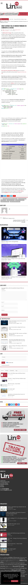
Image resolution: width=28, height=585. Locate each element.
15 (15, 520)
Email (2, 306)
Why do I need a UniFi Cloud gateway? (9, 241)
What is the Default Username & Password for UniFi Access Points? (15, 513)
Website (2, 310)
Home (2, 21)
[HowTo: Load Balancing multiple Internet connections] (3, 508)
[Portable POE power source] (3, 525)
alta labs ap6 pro (14, 558)
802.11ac (2, 557)
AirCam (6, 557)
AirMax (12, 557)
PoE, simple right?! (11, 548)
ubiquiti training (22, 571)
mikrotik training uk (15, 564)
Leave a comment (6, 30)
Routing (3, 568)
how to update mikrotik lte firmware (10, 198)
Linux (17, 560)
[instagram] (19, 405)
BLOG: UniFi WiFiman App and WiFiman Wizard (16, 373)
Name (2, 302)
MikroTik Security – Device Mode (14, 383)
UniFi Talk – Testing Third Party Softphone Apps (17, 378)
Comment (3, 290)
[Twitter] (12, 405)
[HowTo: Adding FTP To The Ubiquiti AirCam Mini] (3, 520)
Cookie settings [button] (6, 581)
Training (23, 568)
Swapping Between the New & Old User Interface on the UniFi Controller (19, 221)
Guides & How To (7, 21)
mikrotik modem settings (15, 201)
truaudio (2, 570)
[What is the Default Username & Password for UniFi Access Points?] (3, 514)
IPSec (11, 560)
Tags (16, 370)
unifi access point (22, 574)
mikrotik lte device (10, 200)
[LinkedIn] (14, 405)
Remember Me (10, 362)
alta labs (18, 557)
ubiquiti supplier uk (13, 571)
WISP (21, 576)
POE (5, 566)
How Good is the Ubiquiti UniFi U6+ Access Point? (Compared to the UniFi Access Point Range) (17, 340)
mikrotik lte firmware (20, 200)
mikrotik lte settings (5, 201)
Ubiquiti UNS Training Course (8, 218)
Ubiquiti (16, 570)
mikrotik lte (3, 200)
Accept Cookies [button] (14, 581)
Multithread (21, 580)
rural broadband (10, 568)
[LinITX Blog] (14, 5)
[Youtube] (16, 405)
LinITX (3, 29)
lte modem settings (22, 198)
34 (15, 509)
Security (16, 568)
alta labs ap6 (6, 558)
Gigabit (8, 560)
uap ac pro (8, 570)
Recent (2, 370)
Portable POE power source (13, 523)
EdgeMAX (2, 560)
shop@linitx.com (7, 490)
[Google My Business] (21, 405)
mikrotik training (15, 563)
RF (11, 566)
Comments (12, 370)
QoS (9, 566)
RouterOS (18, 566)
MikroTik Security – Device (14, 19)
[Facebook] (9, 405)
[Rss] (7, 405)
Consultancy (21, 558)
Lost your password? (5, 365)
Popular (6, 370)
